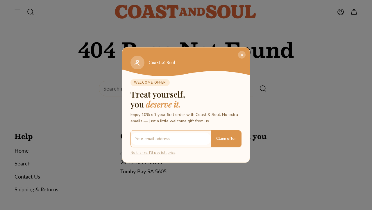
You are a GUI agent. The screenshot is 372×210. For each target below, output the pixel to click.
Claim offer (226, 138)
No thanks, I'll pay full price (152, 152)
